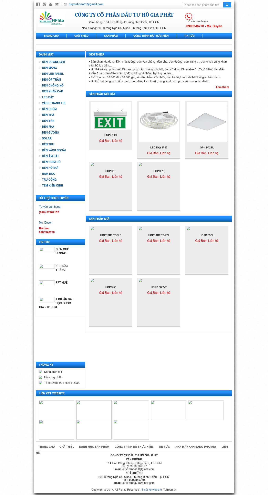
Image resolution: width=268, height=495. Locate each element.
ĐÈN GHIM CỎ (51, 162)
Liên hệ (102, 41)
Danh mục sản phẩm (94, 447)
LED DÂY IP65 (158, 147)
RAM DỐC (48, 174)
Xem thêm (222, 87)
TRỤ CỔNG (49, 179)
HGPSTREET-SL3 (110, 235)
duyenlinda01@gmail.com (86, 4)
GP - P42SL (207, 147)
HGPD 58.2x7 (159, 287)
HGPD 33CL (207, 235)
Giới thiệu (81, 35)
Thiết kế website (152, 489)
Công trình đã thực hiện (151, 35)
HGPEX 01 (110, 135)
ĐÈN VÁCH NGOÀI (54, 150)
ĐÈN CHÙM (49, 109)
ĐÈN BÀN (48, 121)
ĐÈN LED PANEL (53, 74)
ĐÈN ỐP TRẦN (51, 79)
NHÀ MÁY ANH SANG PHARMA (62, 41)
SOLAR (47, 138)
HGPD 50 (110, 287)
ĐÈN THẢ (48, 115)
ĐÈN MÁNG (49, 68)
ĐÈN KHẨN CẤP (52, 91)
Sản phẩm (111, 35)
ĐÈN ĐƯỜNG (50, 132)
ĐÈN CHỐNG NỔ (53, 85)
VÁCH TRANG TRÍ (53, 103)
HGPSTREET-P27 (158, 235)
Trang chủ (51, 35)
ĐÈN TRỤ (48, 144)
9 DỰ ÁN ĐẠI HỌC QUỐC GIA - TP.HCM (56, 303)
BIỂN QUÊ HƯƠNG (62, 251)
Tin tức (189, 35)
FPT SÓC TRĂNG (62, 268)
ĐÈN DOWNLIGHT (54, 62)
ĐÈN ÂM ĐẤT (50, 156)
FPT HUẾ (61, 282)
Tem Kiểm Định (52, 185)
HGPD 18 (110, 171)
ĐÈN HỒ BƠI (50, 168)
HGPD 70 (158, 171)
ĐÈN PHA (48, 126)
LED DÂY (48, 97)
